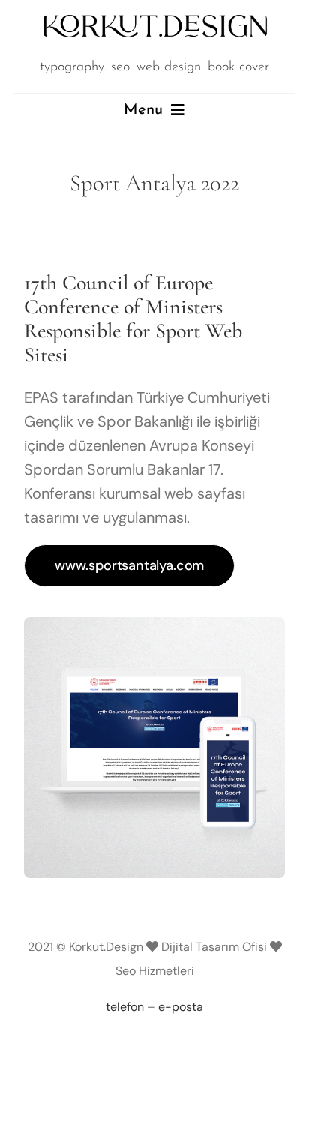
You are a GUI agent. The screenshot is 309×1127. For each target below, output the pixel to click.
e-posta (180, 1007)
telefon (125, 1007)
